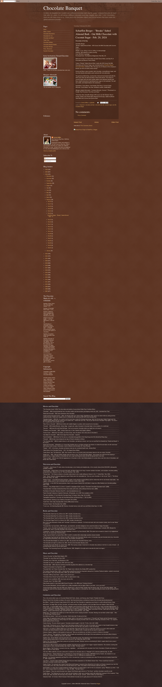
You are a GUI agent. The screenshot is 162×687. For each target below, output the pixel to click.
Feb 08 (50, 236)
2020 (46, 260)
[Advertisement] (56, 101)
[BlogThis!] (102, 103)
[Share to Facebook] (106, 103)
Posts (47, 158)
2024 (46, 174)
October (48, 180)
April (47, 195)
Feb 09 (50, 233)
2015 (46, 272)
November (49, 178)
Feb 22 (50, 211)
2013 (46, 277)
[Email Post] (98, 102)
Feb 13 (50, 229)
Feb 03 (50, 245)
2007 (46, 291)
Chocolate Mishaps (48, 46)
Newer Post (78, 122)
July (47, 188)
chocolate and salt (99, 105)
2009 (46, 286)
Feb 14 (50, 226)
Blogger (98, 683)
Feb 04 (50, 243)
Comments (48, 161)
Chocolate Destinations (49, 33)
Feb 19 (50, 219)
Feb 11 (49, 231)
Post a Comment (82, 115)
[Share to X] (104, 103)
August (48, 185)
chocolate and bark (90, 105)
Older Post (115, 122)
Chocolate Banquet (62, 7)
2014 (46, 274)
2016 (46, 270)
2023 (46, 253)
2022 (46, 256)
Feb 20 (50, 213)
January (48, 250)
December (49, 176)
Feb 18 (50, 222)
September (49, 183)
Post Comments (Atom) (86, 125)
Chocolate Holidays (48, 42)
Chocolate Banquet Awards (50, 44)
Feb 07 (50, 238)
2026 (46, 169)
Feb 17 (50, 224)
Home (96, 122)
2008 (46, 288)
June (47, 190)
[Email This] (101, 103)
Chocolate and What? (48, 38)
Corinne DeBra (57, 137)
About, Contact (47, 31)
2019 (46, 263)
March (48, 197)
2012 (46, 279)
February (48, 199)
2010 (46, 284)
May (47, 192)
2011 (46, 281)
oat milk (114, 105)
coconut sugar (108, 105)
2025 (46, 172)
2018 (46, 265)
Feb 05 (50, 240)
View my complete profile (49, 150)
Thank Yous (46, 40)
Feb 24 (50, 208)
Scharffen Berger (80, 106)
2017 (46, 267)
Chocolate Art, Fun (48, 36)
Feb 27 (50, 204)
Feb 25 (50, 206)
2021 (46, 258)
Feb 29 (50, 201)
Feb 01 (50, 247)
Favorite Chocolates (48, 51)
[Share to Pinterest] (107, 103)
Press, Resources (47, 48)
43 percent (82, 105)
